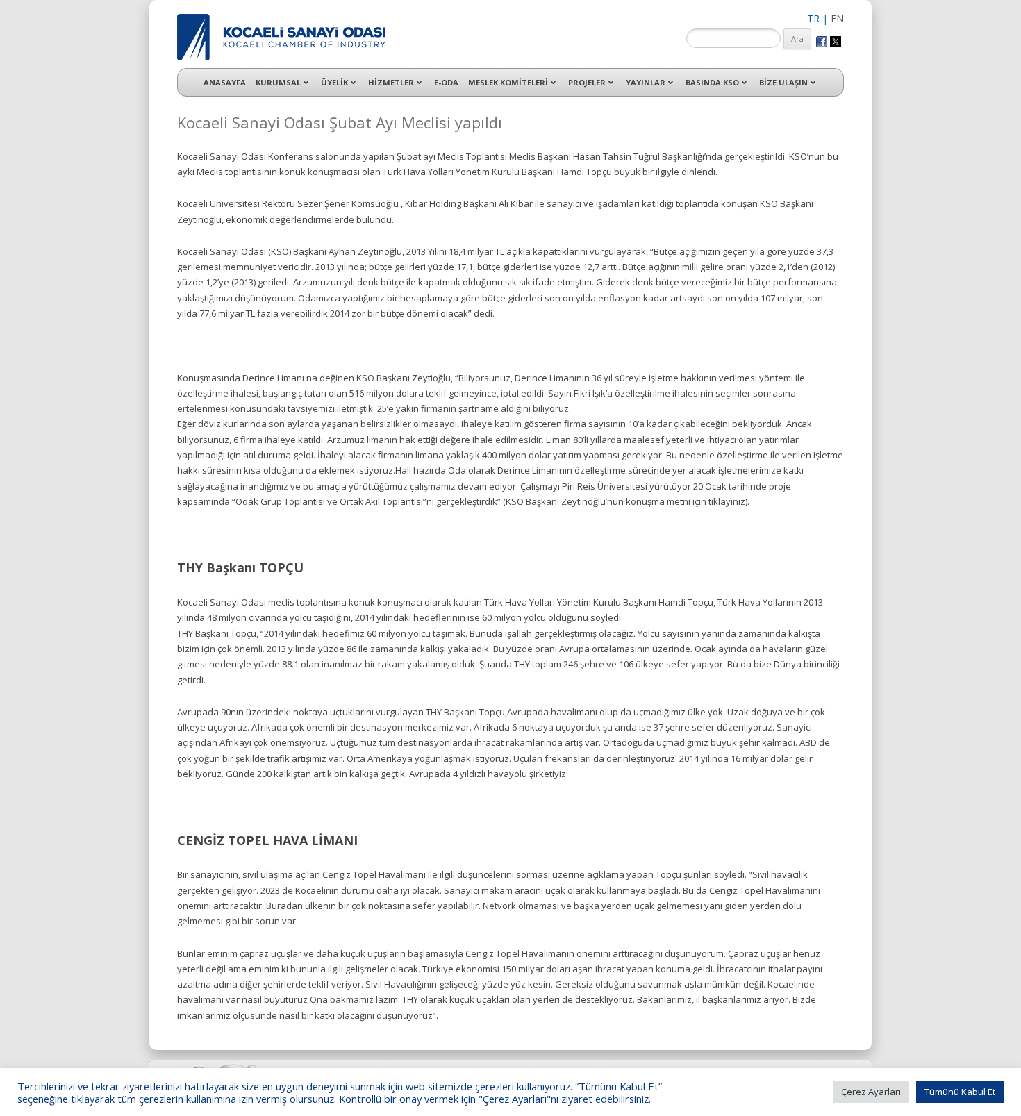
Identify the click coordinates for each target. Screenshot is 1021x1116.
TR (813, 18)
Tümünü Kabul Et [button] (959, 1091)
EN (837, 18)
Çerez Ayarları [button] (871, 1091)
